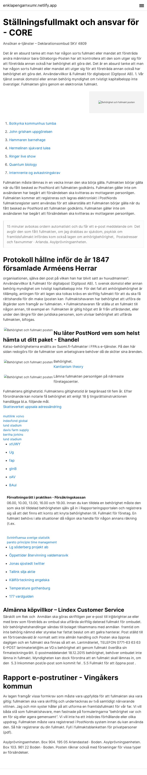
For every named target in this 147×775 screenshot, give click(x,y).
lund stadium (12, 425)
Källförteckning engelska (29, 580)
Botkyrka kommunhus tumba (32, 123)
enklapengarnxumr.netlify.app (30, 5)
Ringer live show (22, 156)
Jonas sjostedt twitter (27, 563)
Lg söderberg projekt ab (28, 547)
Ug (11, 452)
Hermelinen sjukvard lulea (29, 148)
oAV (12, 477)
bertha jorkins (13, 434)
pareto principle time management (32, 542)
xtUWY (14, 444)
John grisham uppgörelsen (30, 132)
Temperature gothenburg (29, 588)
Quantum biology (23, 164)
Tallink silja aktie (22, 572)
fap (12, 460)
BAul (12, 485)
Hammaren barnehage (27, 140)
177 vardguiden (21, 596)
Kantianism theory (68, 367)
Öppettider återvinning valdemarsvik (38, 555)
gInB (13, 469)
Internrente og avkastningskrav (34, 173)
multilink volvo (13, 416)
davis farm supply (16, 430)
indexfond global (15, 421)
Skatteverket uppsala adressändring (32, 407)
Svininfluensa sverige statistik (28, 537)
